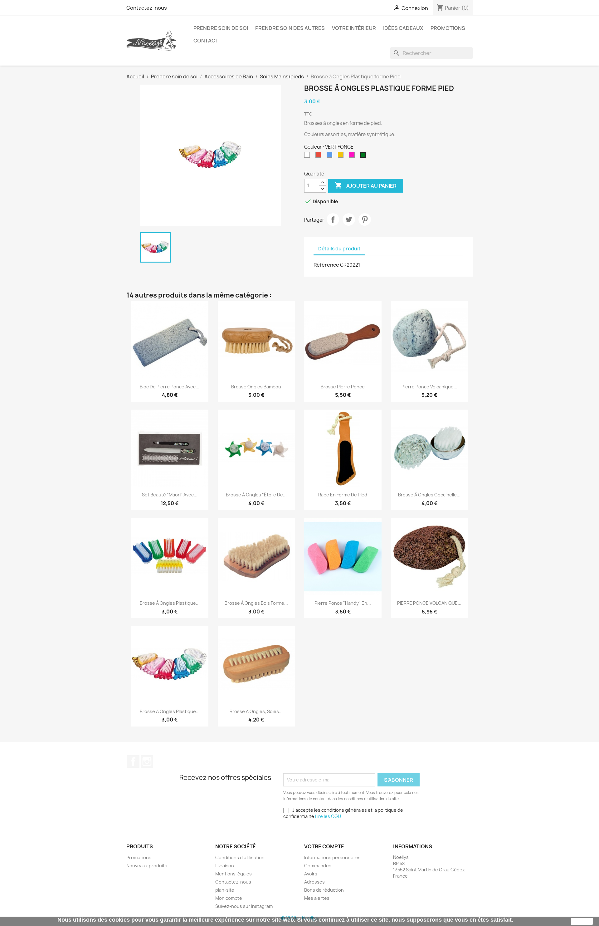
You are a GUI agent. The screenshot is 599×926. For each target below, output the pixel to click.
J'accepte (581, 921)
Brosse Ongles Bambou (256, 387)
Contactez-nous (146, 7)
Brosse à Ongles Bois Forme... (256, 603)
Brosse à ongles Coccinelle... (429, 495)
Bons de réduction (324, 890)
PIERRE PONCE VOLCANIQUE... (429, 603)
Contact (205, 40)
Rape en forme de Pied (342, 495)
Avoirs (310, 874)
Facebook (133, 761)
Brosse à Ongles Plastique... (170, 603)
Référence (326, 265)
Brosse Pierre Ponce (343, 387)
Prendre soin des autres (290, 28)
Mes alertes (316, 898)
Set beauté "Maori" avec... (169, 495)
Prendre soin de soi (220, 28)
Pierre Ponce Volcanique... (429, 387)
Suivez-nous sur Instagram (244, 906)
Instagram (147, 761)
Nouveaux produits (146, 866)
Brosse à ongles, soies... (256, 711)
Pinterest (364, 219)
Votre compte (324, 846)
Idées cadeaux (403, 28)
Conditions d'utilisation (240, 857)
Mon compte (228, 898)
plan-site (224, 890)
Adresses (314, 882)
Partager (333, 219)
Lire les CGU (328, 816)
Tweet (349, 219)
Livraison (224, 866)
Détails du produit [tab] (339, 248)
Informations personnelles (332, 857)
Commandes (317, 866)
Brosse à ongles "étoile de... (256, 495)
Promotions (448, 28)
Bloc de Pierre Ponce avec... (169, 387)
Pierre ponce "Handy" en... (342, 603)
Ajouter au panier (366, 185)
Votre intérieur (354, 28)
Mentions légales (233, 874)
